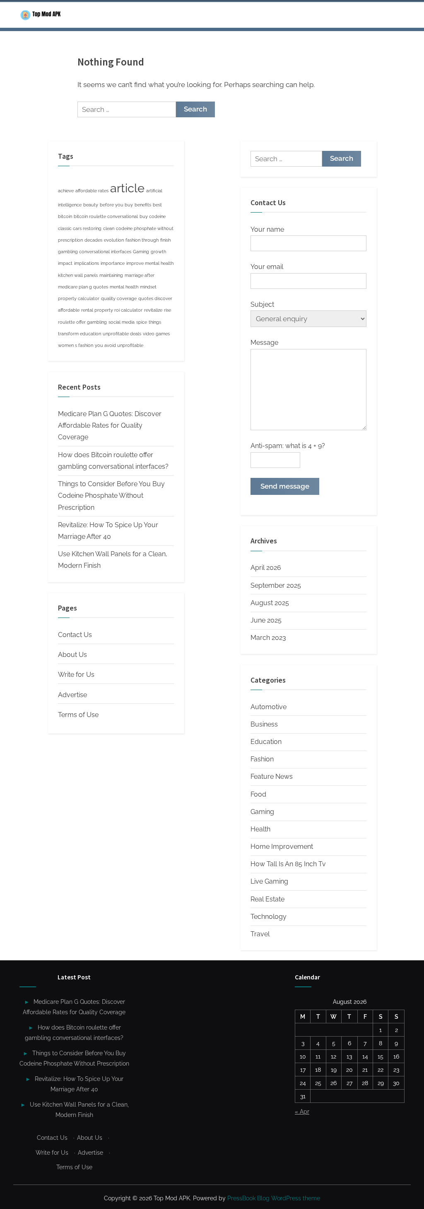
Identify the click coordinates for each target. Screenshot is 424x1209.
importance (113, 263)
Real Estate (267, 899)
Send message (284, 486)
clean (108, 228)
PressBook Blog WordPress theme (273, 1198)
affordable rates (91, 190)
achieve (66, 190)
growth (158, 251)
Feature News (272, 776)
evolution (114, 239)
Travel (260, 934)
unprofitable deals (122, 333)
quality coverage (119, 298)
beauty (90, 204)
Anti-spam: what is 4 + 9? (288, 446)
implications (86, 263)
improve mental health (149, 263)
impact (65, 263)
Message (264, 342)
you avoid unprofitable (119, 345)
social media (121, 322)
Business (264, 724)
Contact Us (75, 635)
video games (156, 333)
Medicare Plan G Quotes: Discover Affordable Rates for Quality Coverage (109, 425)
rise (167, 310)
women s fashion (75, 345)
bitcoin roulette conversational (106, 216)
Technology (269, 917)
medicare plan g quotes (83, 286)
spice (141, 322)
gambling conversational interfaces (94, 251)
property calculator (78, 298)
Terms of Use (78, 715)
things (155, 322)
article (127, 188)
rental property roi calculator (111, 310)
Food (258, 794)
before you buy (116, 204)
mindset (148, 286)
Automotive (269, 707)
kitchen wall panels (78, 275)
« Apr (302, 1111)
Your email (267, 267)
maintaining (111, 275)
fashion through (142, 239)
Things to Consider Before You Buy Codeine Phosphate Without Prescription (111, 495)
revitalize (153, 310)
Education (266, 742)
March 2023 (268, 638)
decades (93, 239)
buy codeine (153, 216)
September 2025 (276, 585)
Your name (267, 229)
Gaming (141, 251)
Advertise (72, 695)
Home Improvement (282, 846)
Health (260, 829)
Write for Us (76, 674)
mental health (124, 286)
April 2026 (266, 568)
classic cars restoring (79, 228)
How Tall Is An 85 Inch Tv (288, 864)
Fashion (262, 759)
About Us (72, 655)
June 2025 (266, 620)
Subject (262, 304)
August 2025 (270, 603)
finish (165, 239)
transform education (79, 333)
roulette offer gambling (82, 322)
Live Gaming (269, 881)
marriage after (139, 275)
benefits (143, 204)
